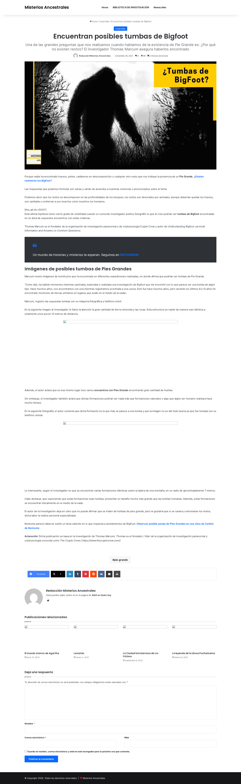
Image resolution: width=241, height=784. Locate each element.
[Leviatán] (96, 637)
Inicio (95, 21)
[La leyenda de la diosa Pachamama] (194, 637)
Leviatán (79, 653)
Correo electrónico (35, 737)
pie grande (121, 559)
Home (105, 7)
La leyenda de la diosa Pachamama (193, 653)
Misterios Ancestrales (94, 778)
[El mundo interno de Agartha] (47, 637)
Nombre (30, 723)
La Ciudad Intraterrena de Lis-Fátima (141, 655)
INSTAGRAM (129, 255)
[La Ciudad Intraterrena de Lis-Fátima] (145, 637)
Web (126, 737)
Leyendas (104, 21)
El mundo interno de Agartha (42, 653)
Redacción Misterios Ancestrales (95, 56)
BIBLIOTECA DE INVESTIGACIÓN (131, 7)
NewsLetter (160, 7)
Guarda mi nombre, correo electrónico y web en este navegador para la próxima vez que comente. (78, 751)
